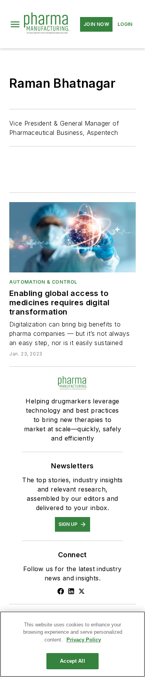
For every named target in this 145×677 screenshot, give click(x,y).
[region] (72, 644)
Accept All (72, 661)
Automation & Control (43, 282)
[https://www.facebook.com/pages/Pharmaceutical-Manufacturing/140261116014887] (61, 591)
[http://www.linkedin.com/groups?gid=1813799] (71, 591)
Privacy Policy (84, 640)
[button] (15, 24)
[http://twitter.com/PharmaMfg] (81, 591)
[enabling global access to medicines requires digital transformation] (72, 237)
